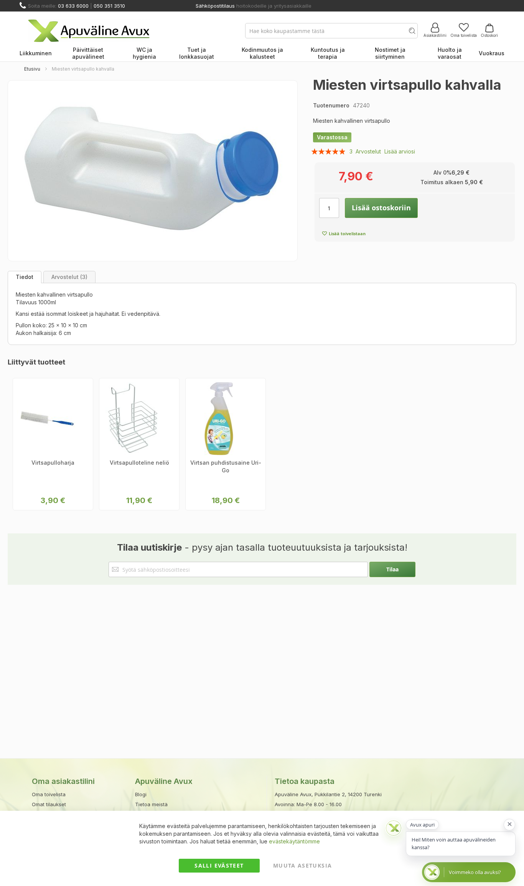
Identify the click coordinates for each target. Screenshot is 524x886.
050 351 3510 (109, 6)
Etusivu (32, 69)
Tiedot (24, 277)
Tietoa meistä (151, 804)
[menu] (262, 53)
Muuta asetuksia (302, 865)
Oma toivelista (463, 35)
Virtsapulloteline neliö (139, 462)
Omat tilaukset (49, 804)
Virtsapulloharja (52, 462)
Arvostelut (68, 277)
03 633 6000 (73, 6)
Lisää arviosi (399, 151)
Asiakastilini (435, 35)
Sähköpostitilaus (215, 6)
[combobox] (331, 30)
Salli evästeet (219, 865)
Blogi (141, 794)
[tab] (24, 277)
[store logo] (89, 30)
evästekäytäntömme (294, 841)
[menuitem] (35, 53)
